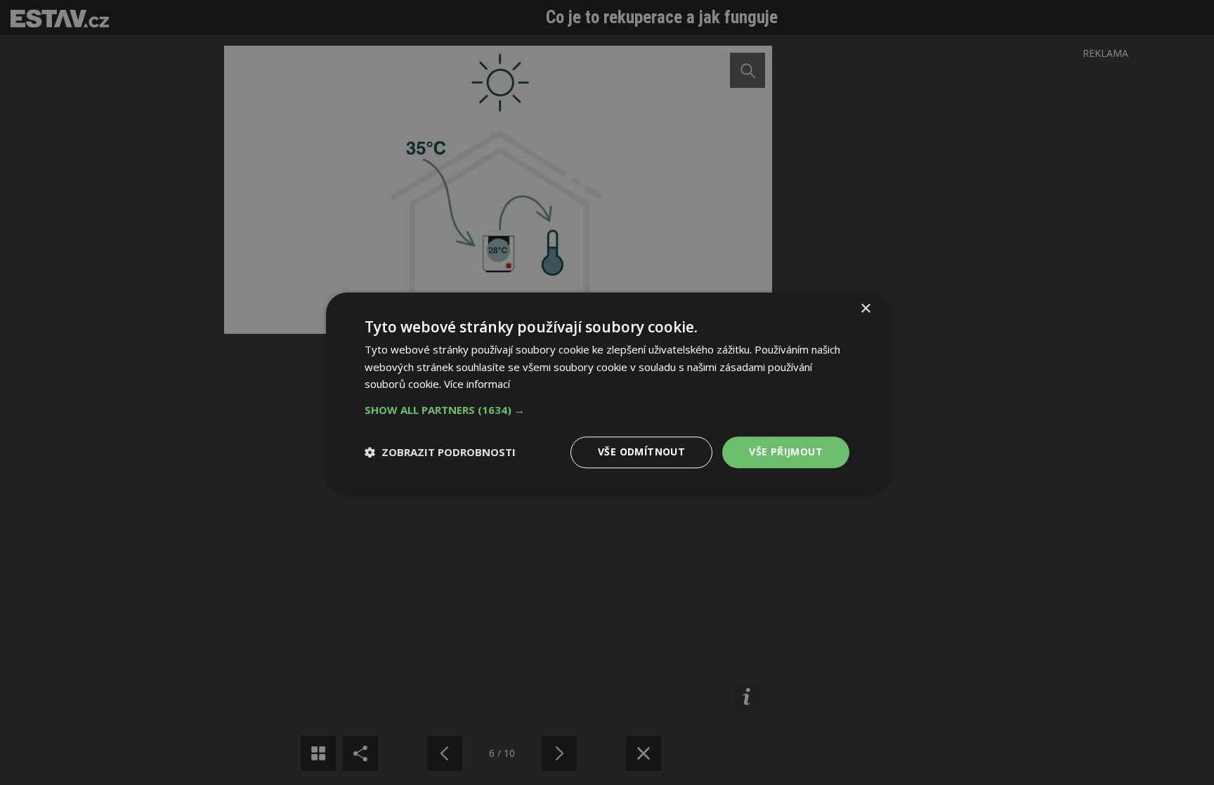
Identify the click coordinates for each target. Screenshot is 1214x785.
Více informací (477, 384)
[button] (607, 409)
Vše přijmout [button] (786, 451)
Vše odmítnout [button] (641, 451)
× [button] (865, 309)
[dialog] (607, 392)
